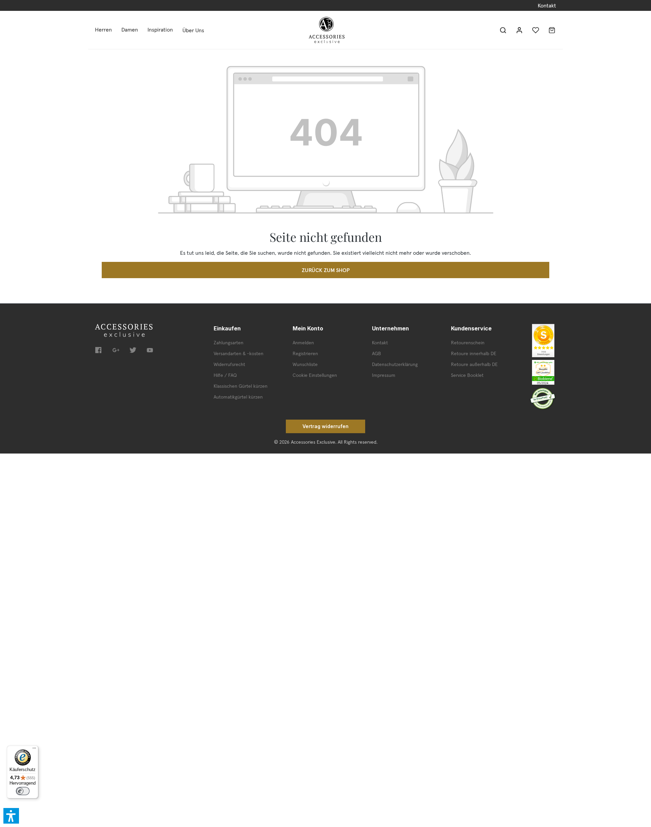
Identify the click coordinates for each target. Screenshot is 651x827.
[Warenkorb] (552, 30)
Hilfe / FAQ (225, 375)
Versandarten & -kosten (238, 353)
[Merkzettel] (536, 30)
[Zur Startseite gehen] (326, 29)
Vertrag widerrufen (325, 426)
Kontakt (547, 5)
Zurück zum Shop (326, 270)
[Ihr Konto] (519, 30)
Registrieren (305, 353)
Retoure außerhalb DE (474, 364)
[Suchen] (503, 30)
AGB (376, 353)
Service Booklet (467, 375)
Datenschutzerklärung (395, 364)
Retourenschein (468, 343)
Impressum (383, 375)
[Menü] (34, 750)
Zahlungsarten (228, 343)
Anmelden (303, 343)
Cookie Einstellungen (315, 375)
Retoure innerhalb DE (473, 353)
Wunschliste (305, 364)
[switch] (22, 791)
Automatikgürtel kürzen (238, 397)
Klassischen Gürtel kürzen (241, 386)
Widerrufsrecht (229, 364)
